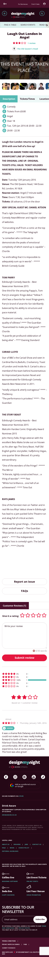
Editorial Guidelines (10, 851)
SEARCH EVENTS (28, 24)
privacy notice (24, 928)
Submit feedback (8, 948)
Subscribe (40, 919)
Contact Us (36, 844)
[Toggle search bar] (42, 13)
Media (12, 848)
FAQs (24, 591)
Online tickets (32, 881)
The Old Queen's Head (27, 48)
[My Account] (45, 3)
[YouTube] (34, 777)
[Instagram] (15, 777)
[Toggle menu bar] (4, 13)
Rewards (17, 844)
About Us (6, 844)
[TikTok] (43, 777)
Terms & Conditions (9, 941)
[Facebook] (6, 777)
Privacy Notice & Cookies (11, 944)
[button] (24, 43)
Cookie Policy (24, 848)
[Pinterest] (24, 777)
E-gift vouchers (8, 895)
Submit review (24, 658)
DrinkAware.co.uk (9, 815)
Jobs (26, 844)
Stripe (21, 796)
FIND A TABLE (10, 24)
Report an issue (24, 581)
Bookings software (10, 881)
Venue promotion (34, 895)
